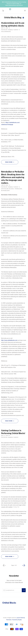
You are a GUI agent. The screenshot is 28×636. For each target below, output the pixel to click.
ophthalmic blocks (7, 188)
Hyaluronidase (6, 31)
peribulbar (18, 188)
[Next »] (24, 565)
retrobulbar (5, 190)
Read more (9, 162)
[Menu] (25, 10)
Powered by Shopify (17, 619)
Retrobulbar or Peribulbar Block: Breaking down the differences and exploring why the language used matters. (12, 177)
